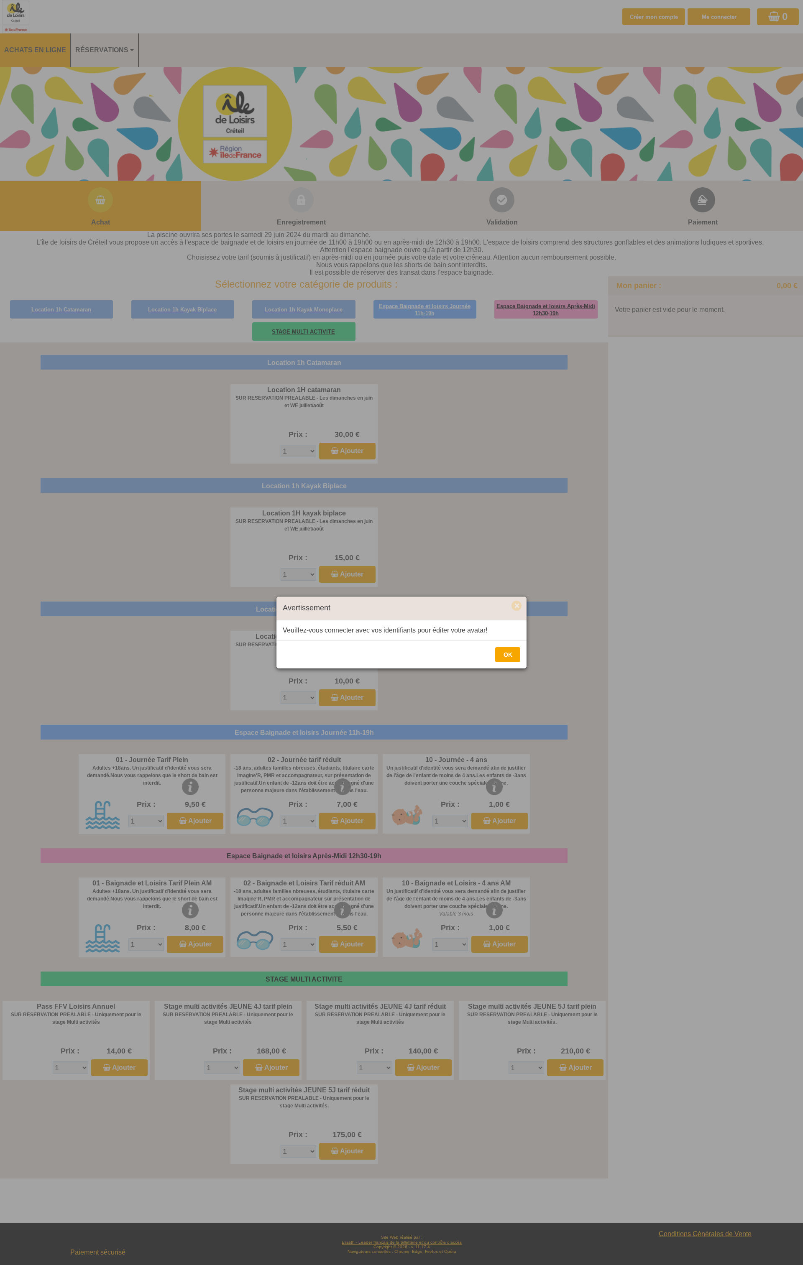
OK (508, 654)
